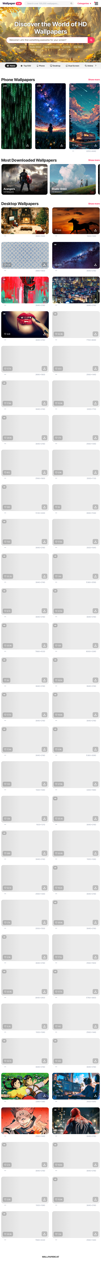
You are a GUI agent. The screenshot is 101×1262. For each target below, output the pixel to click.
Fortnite (66, 47)
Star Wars (78, 47)
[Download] (27, 145)
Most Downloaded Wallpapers (29, 160)
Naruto (23, 47)
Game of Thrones (52, 47)
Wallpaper (12, 3)
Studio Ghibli (35, 47)
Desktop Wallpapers (20, 203)
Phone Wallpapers (18, 79)
